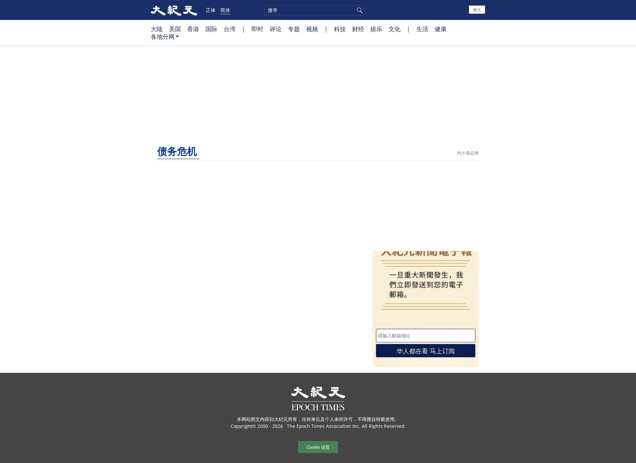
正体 (211, 10)
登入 (477, 9)
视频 (312, 29)
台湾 (230, 29)
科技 (340, 29)
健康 (441, 29)
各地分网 (163, 36)
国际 (211, 29)
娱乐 (376, 29)
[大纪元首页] (174, 10)
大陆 (157, 29)
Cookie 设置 (318, 447)
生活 (422, 29)
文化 (394, 29)
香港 (193, 29)
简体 (225, 10)
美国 (175, 29)
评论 (276, 29)
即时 (257, 29)
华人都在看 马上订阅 (426, 350)
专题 (294, 29)
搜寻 (359, 10)
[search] (314, 10)
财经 (358, 29)
